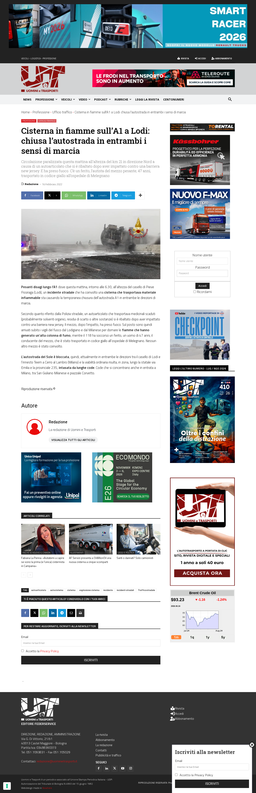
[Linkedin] (53, 613)
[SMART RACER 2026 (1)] (128, 46)
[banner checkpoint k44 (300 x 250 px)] (200, 358)
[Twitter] (115, 769)
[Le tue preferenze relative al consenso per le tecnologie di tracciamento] (7, 786)
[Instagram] (131, 769)
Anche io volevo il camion (36, 552)
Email (24, 636)
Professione (41, 112)
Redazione (31, 184)
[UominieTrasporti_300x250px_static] (200, 183)
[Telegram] (62, 613)
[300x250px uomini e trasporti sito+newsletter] (200, 237)
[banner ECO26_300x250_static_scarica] (122, 501)
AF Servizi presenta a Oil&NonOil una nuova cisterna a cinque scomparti (90, 560)
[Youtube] (123, 769)
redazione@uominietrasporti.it (57, 761)
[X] (34, 613)
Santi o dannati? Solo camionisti (135, 558)
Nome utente (202, 255)
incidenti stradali (125, 590)
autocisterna (56, 590)
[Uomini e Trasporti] (56, 79)
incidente (108, 590)
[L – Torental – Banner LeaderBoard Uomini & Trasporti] (202, 130)
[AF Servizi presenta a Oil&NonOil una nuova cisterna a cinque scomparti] (91, 539)
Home (25, 112)
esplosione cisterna (89, 590)
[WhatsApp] (44, 613)
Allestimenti (76, 552)
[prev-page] (23, 575)
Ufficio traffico (62, 112)
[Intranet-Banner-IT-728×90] (163, 86)
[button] (230, 99)
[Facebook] (25, 613)
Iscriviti (91, 660)
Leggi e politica (126, 552)
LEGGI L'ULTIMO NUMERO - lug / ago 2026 (199, 368)
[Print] (80, 613)
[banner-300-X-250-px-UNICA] (51, 501)
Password (202, 267)
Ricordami (204, 291)
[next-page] (30, 575)
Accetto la (42, 651)
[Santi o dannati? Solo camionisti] (138, 539)
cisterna (71, 590)
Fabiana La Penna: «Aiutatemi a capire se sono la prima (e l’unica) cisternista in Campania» (42, 562)
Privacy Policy (49, 651)
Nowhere (47, 788)
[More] (140, 195)
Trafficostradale (146, 590)
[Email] (71, 613)
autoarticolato (38, 590)
